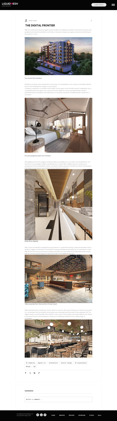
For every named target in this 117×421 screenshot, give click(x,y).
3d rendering (30, 363)
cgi (34, 366)
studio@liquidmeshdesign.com (25, 414)
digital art (42, 363)
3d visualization (81, 363)
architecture (53, 363)
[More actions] (91, 21)
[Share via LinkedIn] (34, 373)
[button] (113, 5)
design (28, 366)
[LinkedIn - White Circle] (41, 414)
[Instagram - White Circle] (37, 414)
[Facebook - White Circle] (45, 414)
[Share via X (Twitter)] (30, 373)
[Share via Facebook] (25, 373)
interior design (66, 363)
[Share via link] (39, 373)
